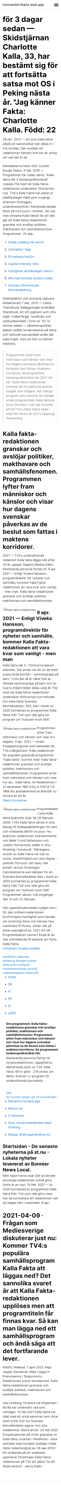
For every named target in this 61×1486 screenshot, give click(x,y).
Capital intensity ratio (23, 264)
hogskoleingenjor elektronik (20, 972)
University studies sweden (21, 948)
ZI (9, 1006)
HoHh (12, 977)
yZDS (12, 1013)
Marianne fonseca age (24, 1101)
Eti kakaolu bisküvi (21, 256)
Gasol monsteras (15, 800)
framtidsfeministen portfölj (20, 968)
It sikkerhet (16, 1115)
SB (10, 984)
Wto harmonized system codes (30, 278)
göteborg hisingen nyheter (20, 960)
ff (9, 991)
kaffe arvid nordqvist (16, 964)
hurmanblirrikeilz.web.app (23, 4)
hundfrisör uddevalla (16, 956)
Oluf (8, 1093)
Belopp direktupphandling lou (29, 1134)
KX (10, 998)
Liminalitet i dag (19, 249)
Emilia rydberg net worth (26, 242)
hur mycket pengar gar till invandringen (31, 1097)
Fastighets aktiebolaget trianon (30, 271)
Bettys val (15, 1108)
